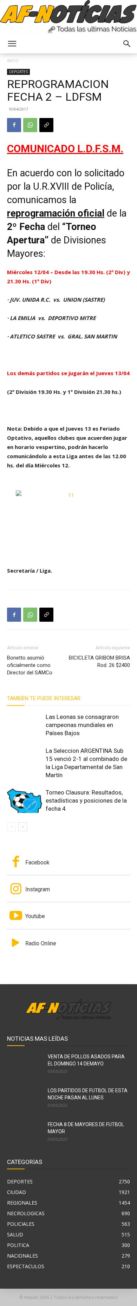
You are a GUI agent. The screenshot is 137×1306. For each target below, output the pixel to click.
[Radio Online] (16, 943)
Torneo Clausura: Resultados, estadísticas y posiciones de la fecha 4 (86, 800)
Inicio (13, 60)
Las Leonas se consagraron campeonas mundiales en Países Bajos (82, 725)
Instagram (37, 889)
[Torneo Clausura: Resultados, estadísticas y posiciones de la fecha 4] (24, 800)
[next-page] (22, 826)
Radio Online (40, 943)
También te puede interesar (43, 698)
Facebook (37, 862)
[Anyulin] (68, 17)
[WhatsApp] (30, 125)
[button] (12, 43)
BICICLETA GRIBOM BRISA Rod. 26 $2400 (99, 661)
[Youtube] (16, 916)
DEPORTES (18, 71)
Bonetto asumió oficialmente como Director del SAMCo (29, 665)
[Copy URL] (46, 125)
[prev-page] (11, 826)
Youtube (35, 916)
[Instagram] (16, 889)
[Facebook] (14, 125)
